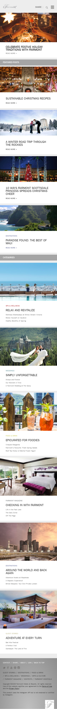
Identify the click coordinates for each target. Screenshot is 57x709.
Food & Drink (11, 436)
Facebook (8, 668)
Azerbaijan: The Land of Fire (16, 649)
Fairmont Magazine (14, 501)
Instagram (19, 668)
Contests (28, 679)
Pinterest (15, 668)
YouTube (11, 668)
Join (30, 663)
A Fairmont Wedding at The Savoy (18, 386)
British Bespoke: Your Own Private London (21, 584)
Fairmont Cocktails (43, 679)
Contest (6, 663)
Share (38, 7)
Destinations (11, 566)
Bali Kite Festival (12, 642)
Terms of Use (47, 686)
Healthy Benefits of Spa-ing (16, 321)
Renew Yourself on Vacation (16, 318)
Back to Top (39, 663)
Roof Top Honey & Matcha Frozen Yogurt (21, 451)
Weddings (10, 371)
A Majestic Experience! (14, 581)
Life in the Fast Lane (13, 510)
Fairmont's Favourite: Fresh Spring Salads (21, 448)
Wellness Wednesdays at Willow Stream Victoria (24, 315)
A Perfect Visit (11, 646)
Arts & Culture (39, 676)
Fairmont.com (10, 6)
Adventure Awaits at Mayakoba (17, 578)
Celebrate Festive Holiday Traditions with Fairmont (24, 48)
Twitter (4, 668)
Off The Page (10, 516)
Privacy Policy (14, 688)
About (23, 663)
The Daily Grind (11, 513)
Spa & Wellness (13, 306)
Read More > (11, 53)
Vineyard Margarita (13, 445)
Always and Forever (13, 380)
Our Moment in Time (13, 383)
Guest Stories (12, 634)
